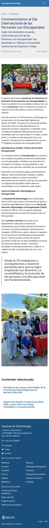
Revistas (29, 462)
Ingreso (4, 478)
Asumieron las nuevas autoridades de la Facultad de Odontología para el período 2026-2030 (24, 390)
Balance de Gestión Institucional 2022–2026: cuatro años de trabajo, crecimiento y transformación (23, 404)
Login (40, 521)
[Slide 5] (24, 363)
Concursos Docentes (10, 486)
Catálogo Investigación (36, 466)
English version (8, 501)
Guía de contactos (34, 478)
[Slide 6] (27, 363)
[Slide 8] (33, 363)
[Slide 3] (18, 363)
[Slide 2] (16, 363)
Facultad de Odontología (10, 3)
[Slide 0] (10, 363)
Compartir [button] (43, 51)
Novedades (14, 14)
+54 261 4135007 (12, 440)
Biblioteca (5, 482)
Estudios (5, 470)
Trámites (30, 482)
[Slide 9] (36, 363)
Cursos (4, 474)
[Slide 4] (21, 363)
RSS (46, 521)
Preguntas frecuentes (36, 474)
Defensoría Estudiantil (11, 504)
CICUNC (18, 524)
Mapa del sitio (7, 497)
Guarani (5, 466)
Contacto (30, 470)
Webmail (5, 462)
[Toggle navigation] (44, 3)
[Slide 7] (30, 363)
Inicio (3, 14)
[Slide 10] (39, 363)
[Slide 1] (13, 363)
